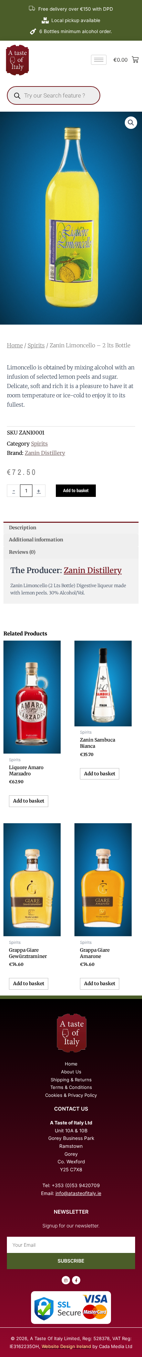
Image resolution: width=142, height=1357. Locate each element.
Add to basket (76, 490)
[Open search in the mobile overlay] (53, 95)
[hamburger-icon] (98, 60)
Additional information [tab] (36, 540)
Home (15, 345)
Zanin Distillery (45, 453)
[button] (131, 122)
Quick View (32, 748)
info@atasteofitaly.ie (78, 1193)
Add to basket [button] (28, 801)
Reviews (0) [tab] (22, 552)
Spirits (36, 345)
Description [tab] (22, 528)
